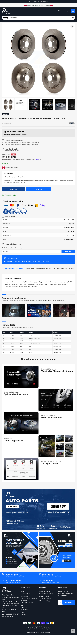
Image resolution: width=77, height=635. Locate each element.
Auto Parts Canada (27, 603)
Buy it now (38, 189)
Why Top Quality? (44, 268)
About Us (24, 607)
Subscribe (68, 602)
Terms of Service (45, 598)
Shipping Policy (44, 591)
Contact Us (24, 610)
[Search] (59, 11)
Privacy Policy (44, 596)
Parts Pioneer (34, 632)
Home (23, 591)
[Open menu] (73, 11)
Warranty (30, 268)
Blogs (22, 612)
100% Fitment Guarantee (14, 268)
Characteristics (61, 268)
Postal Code (12, 248)
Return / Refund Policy (46, 594)
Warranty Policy (44, 601)
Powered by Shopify (45, 632)
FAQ (22, 605)
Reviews (23, 614)
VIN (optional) (8, 173)
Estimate (68, 251)
